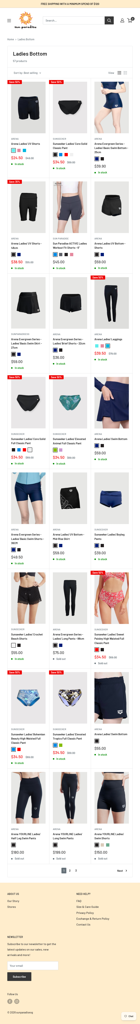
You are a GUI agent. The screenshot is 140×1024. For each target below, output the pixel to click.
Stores (11, 906)
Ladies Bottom (26, 39)
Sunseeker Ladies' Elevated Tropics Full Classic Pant (69, 736)
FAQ (78, 901)
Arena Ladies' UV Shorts (25, 143)
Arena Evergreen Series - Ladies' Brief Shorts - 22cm (69, 341)
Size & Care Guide (87, 906)
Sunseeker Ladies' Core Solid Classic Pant (70, 146)
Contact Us (83, 924)
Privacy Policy (85, 912)
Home (10, 39)
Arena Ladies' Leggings (108, 339)
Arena (15, 138)
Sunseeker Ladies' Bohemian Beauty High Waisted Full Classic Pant (28, 738)
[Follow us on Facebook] (9, 1001)
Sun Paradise (61, 238)
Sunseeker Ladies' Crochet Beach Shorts (27, 636)
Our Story (13, 901)
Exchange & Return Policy (92, 918)
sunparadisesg (20, 334)
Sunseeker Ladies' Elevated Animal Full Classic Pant (69, 441)
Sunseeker (59, 138)
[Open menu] (9, 20)
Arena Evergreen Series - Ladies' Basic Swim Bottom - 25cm (111, 148)
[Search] (109, 20)
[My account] (122, 20)
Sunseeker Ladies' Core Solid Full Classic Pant (28, 441)
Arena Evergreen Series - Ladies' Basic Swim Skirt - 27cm (26, 343)
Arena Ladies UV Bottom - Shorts (109, 245)
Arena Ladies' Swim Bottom (110, 439)
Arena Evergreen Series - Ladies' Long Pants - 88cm (68, 636)
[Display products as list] (125, 72)
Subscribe (19, 976)
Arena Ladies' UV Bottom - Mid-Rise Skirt (68, 536)
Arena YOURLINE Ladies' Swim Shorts (109, 836)
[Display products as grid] (119, 72)
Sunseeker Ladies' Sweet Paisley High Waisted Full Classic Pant (109, 639)
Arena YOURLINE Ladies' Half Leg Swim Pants (25, 836)
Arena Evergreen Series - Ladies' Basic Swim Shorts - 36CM (27, 539)
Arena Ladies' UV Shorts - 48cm (26, 245)
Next (120, 870)
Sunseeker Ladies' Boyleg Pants (109, 536)
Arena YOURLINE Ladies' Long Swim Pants (67, 836)
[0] (129, 20)
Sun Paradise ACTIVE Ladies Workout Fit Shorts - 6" (70, 245)
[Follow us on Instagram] (16, 1001)
